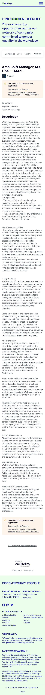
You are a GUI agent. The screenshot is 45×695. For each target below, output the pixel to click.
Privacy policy (17, 570)
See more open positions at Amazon (22, 546)
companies (10, 54)
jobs (19, 54)
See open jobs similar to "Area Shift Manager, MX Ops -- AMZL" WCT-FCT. (23, 93)
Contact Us (27, 597)
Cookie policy (28, 570)
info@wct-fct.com (30, 594)
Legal (22, 691)
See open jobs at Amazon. (18, 89)
